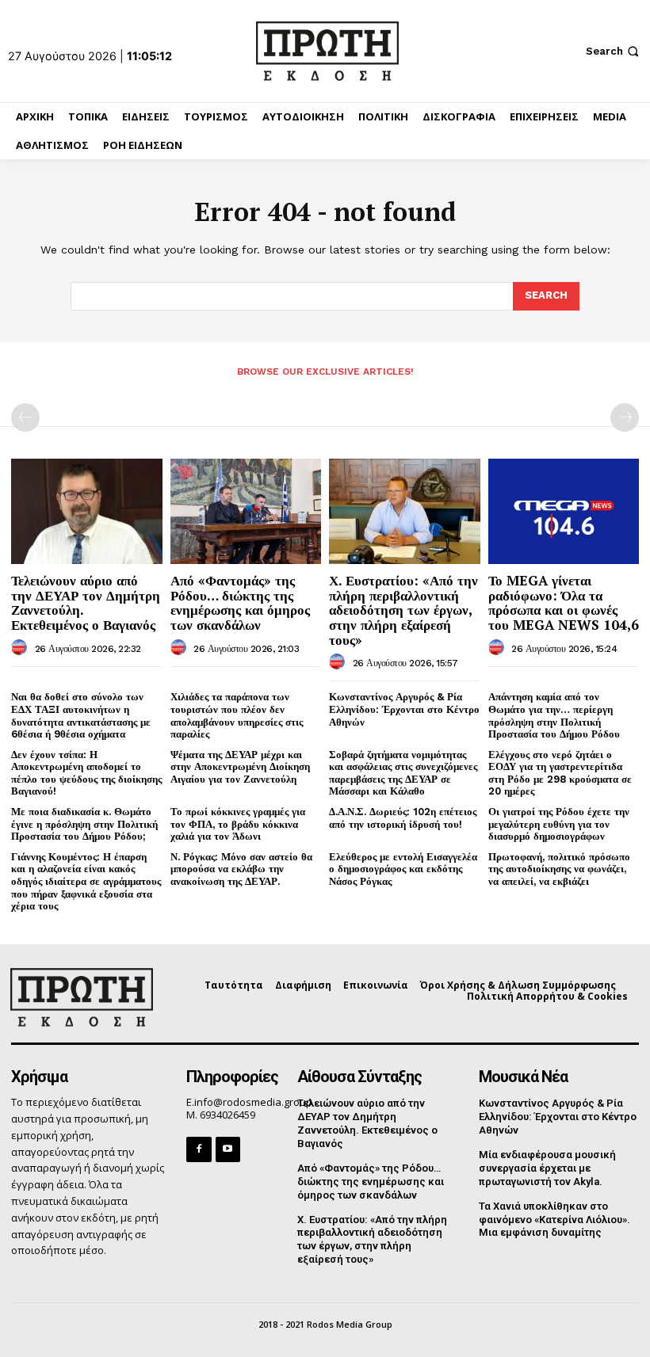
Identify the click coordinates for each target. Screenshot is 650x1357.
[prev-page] (25, 417)
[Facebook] (198, 1149)
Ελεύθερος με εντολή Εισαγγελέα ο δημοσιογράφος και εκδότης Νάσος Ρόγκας (403, 869)
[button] (614, 51)
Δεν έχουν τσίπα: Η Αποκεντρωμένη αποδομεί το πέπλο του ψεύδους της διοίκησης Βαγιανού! (86, 773)
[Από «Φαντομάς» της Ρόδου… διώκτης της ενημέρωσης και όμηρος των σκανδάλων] (246, 511)
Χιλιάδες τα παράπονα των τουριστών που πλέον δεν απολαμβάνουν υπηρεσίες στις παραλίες (236, 715)
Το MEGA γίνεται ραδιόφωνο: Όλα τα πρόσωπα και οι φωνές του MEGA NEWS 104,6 (563, 602)
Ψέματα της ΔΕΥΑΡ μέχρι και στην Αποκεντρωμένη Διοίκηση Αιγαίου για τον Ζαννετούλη (240, 767)
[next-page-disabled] (624, 417)
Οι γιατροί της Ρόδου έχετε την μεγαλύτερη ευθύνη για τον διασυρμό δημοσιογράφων (558, 824)
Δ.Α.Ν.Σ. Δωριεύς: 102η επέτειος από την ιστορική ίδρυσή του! (402, 818)
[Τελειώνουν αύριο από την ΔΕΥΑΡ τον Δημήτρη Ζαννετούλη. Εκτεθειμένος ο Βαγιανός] (86, 511)
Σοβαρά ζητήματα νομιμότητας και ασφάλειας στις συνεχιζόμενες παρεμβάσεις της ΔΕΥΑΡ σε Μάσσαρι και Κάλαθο (403, 773)
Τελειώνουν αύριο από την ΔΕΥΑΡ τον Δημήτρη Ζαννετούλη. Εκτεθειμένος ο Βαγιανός (85, 602)
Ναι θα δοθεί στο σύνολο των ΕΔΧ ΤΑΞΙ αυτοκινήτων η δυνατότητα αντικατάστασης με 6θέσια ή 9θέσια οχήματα (81, 715)
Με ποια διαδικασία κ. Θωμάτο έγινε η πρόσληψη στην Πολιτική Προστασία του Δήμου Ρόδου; (84, 824)
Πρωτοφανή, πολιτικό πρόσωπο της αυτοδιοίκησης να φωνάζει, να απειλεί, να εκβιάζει (559, 869)
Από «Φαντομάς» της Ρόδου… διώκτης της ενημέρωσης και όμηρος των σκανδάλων (240, 602)
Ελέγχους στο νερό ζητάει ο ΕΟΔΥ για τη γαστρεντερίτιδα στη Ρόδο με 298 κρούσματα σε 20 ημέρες (560, 773)
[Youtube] (228, 1149)
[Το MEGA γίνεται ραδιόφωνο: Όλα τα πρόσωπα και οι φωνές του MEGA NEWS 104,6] (564, 511)
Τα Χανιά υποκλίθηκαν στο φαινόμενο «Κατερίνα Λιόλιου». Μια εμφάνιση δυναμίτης (554, 1219)
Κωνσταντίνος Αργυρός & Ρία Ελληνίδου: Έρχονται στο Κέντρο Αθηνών (404, 709)
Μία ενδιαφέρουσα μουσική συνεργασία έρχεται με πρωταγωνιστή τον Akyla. (547, 1168)
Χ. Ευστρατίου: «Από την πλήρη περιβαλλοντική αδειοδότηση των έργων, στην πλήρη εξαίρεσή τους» (403, 610)
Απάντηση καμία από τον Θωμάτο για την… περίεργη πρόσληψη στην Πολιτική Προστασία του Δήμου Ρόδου (554, 715)
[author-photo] (21, 648)
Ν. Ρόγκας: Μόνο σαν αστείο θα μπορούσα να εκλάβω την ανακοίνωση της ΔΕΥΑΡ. (241, 869)
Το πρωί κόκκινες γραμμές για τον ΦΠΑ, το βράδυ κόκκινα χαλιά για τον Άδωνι (237, 824)
